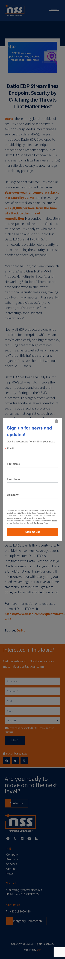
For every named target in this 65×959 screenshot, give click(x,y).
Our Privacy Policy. (41, 523)
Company (13, 495)
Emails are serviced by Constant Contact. (32, 521)
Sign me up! (32, 532)
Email (10, 448)
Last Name (13, 479)
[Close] (56, 421)
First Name (13, 464)
